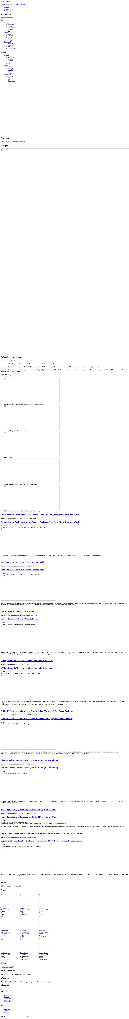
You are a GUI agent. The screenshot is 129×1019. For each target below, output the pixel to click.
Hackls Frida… (24, 953)
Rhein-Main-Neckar (11, 4)
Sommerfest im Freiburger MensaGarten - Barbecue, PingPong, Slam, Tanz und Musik (40, 515)
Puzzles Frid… (43, 930)
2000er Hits (23, 930)
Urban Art (10, 45)
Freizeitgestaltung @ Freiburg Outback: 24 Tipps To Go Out (28, 809)
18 (14, 886)
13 (7, 886)
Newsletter (7, 1000)
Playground (7, 42)
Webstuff (10, 43)
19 (15, 886)
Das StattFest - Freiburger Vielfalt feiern (19, 611)
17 (12, 886)
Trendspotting (11, 48)
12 (5, 886)
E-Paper (6, 9)
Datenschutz (7, 1001)
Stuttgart (19, 4)
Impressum (7, 995)
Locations (10, 35)
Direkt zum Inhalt (5, 1)
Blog (9, 31)
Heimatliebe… (5, 930)
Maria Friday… (5, 953)
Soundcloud (7, 1014)
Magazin (6, 23)
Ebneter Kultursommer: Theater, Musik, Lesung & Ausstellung (29, 760)
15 (10, 886)
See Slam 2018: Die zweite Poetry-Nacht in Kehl (22, 562)
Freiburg (3, 4)
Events (9, 34)
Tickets (10, 40)
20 (17, 886)
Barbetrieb (4, 908)
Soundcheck (11, 27)
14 (8, 886)
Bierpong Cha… (43, 953)
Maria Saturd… (24, 908)
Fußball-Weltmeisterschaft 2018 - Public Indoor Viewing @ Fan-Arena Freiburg (37, 711)
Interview (10, 26)
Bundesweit (24, 4)
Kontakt (6, 7)
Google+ (6, 1010)
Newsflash (11, 24)
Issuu (5, 1012)
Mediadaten (7, 10)
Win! (9, 46)
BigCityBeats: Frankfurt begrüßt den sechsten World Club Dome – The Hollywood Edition (41, 833)
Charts (9, 39)
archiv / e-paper (5, 985)
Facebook (7, 1009)
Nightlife (6, 32)
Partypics (10, 37)
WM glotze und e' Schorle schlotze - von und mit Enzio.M (27, 660)
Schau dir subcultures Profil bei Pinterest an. (13, 141)
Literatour (10, 29)
